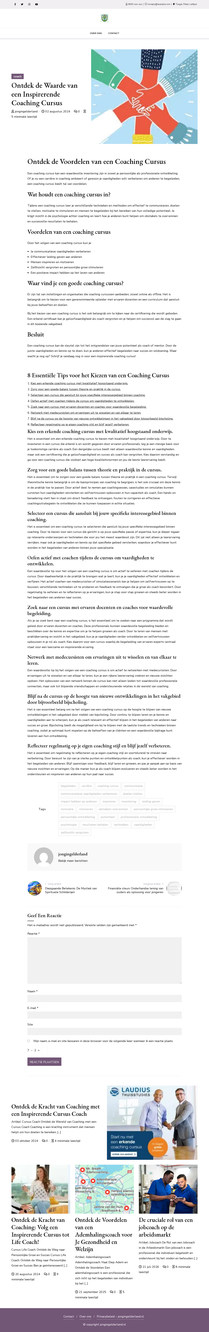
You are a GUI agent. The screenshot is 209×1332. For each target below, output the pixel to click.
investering (128, 801)
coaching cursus (107, 786)
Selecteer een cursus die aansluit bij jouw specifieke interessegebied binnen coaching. (88, 395)
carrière (87, 786)
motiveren (86, 809)
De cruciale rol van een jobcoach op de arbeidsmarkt (166, 1227)
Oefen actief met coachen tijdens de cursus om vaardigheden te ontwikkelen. (82, 401)
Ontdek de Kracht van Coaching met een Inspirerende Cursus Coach (55, 1110)
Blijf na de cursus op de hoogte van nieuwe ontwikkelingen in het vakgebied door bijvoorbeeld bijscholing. (102, 419)
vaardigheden (143, 825)
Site (30, 1024)
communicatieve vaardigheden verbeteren (89, 794)
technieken (121, 825)
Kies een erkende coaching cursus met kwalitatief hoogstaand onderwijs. (79, 383)
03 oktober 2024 (26, 1141)
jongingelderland (26, 111)
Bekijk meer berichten (73, 861)
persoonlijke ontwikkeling (78, 817)
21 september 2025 (92, 1292)
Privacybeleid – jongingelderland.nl (120, 1316)
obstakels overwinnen (113, 809)
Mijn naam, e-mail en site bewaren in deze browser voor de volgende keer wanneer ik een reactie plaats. (103, 1041)
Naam (32, 991)
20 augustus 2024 (27, 1274)
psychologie (69, 825)
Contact (69, 1316)
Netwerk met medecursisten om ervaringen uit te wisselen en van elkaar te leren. (86, 413)
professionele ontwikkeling (139, 817)
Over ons (85, 1316)
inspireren (109, 801)
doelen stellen (133, 794)
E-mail (32, 1008)
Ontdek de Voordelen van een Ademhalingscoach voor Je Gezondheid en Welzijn (103, 1234)
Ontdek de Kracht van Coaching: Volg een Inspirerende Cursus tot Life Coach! (40, 1231)
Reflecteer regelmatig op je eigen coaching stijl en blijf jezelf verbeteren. (80, 424)
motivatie (67, 809)
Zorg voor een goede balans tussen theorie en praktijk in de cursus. (76, 389)
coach (18, 76)
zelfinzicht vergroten (75, 832)
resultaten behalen (95, 825)
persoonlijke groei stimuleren (153, 809)
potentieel (108, 817)
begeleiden (68, 786)
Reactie (33, 934)
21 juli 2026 (151, 1267)
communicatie (133, 786)
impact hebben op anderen (79, 801)
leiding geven (151, 801)
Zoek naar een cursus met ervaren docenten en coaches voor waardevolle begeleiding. (88, 407)
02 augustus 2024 (57, 111)
